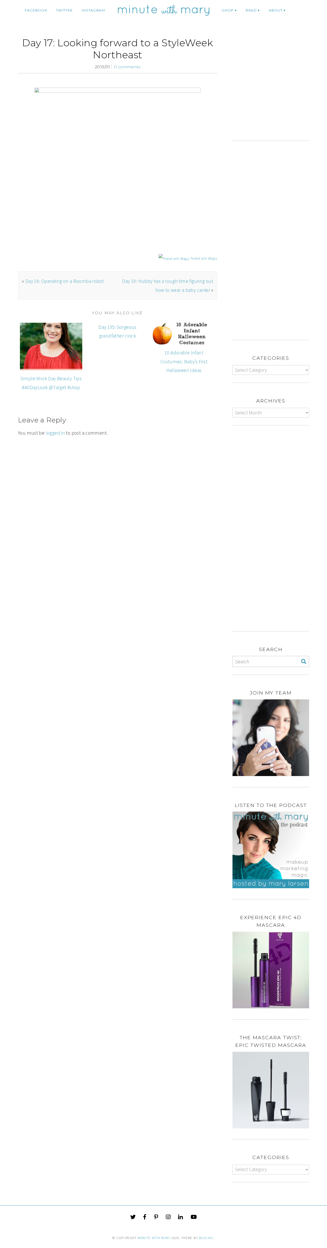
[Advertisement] (275, 88)
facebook (36, 10)
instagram (93, 10)
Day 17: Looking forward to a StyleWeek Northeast (117, 49)
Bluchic (206, 1238)
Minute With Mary (154, 1238)
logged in (55, 433)
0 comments (127, 66)
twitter (64, 10)
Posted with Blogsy (204, 258)
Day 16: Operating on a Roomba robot (64, 281)
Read (251, 10)
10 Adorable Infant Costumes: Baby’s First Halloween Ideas (183, 361)
